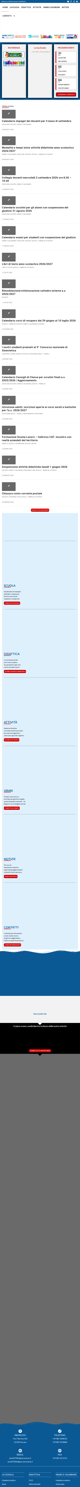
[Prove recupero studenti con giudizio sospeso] (9, 230)
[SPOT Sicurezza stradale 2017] (70, 1038)
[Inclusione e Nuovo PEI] (70, 960)
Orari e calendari (24, 124)
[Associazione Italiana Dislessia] (30, 970)
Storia (4, 1484)
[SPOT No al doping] (50, 1038)
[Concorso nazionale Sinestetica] (9, 340)
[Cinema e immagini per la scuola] (50, 980)
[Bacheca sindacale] (59, 36)
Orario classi (60, 1484)
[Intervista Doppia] (30, 1038)
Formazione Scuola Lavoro (25, 443)
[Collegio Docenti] (9, 170)
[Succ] (74, 1227)
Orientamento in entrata (33, 414)
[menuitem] (5, 7)
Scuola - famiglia (38, 154)
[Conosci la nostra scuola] (40, 563)
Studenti (49, 154)
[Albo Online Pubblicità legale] (20, 36)
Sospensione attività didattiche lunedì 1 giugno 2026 (34, 466)
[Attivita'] (40, 699)
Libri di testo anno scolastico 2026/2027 (27, 264)
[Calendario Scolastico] (9, 114)
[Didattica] (40, 631)
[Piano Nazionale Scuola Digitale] (30, 990)
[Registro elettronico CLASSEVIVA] (10, 960)
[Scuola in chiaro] (50, 960)
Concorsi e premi (8, 354)
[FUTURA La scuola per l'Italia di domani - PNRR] (8, 36)
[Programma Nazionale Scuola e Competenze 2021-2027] (72, 36)
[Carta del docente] (70, 980)
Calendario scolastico (63, 1480)
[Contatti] (40, 904)
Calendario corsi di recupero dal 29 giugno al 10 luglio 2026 (39, 320)
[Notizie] (40, 836)
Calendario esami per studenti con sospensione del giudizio (39, 237)
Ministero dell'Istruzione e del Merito (14, 1)
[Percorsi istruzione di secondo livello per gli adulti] (14, 71)
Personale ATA (29, 470)
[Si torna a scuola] (9, 140)
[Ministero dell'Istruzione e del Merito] (30, 960)
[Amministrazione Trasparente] (33, 36)
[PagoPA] (9, 486)
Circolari (5, 124)
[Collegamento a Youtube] (68, 1)
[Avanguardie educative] (30, 980)
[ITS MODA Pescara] (70, 970)
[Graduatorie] (46, 36)
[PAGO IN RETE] (10, 970)
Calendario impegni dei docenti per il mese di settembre (36, 121)
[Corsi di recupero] (9, 313)
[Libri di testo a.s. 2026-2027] (14, 63)
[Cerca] (14, 16)
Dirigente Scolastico (9, 1480)
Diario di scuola (22, 354)
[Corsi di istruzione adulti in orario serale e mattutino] (9, 400)
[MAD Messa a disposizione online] (10, 980)
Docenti (13, 124)
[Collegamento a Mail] (77, 1)
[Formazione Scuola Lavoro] (9, 430)
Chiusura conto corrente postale (22, 493)
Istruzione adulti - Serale (39, 354)
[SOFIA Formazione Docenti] (70, 990)
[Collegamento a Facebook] (71, 1)
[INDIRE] (50, 970)
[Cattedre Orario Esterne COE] (9, 283)
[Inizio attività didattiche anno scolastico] (14, 55)
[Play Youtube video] (40, 57)
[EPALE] (10, 990)
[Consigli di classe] (9, 200)
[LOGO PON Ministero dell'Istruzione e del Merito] (40, 1006)
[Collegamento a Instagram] (74, 1)
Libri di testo (7, 267)
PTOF (31, 1480)
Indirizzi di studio (34, 1484)
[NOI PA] (50, 990)
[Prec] (6, 1227)
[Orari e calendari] (40, 768)
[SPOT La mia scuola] (10, 1038)
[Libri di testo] (9, 257)
